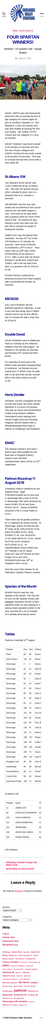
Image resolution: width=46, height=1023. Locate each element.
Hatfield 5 (18, 972)
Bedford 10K (35, 952)
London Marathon (24, 979)
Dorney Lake (23, 962)
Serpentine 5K (20, 995)
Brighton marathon (8, 959)
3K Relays (6, 952)
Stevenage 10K (18, 998)
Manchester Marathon (9, 982)
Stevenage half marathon (15, 1001)
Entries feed (8, 937)
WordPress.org (10, 945)
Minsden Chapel (7, 986)
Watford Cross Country (10, 1005)
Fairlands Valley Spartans (20, 1018)
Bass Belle (26, 952)
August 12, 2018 (24, 58)
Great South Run (18, 969)
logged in (19, 891)
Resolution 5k (33, 991)
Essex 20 (14, 966)
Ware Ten (32, 1001)
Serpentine (7, 994)
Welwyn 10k (22, 1005)
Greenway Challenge (31, 969)
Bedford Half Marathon (25, 955)
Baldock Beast (17, 952)
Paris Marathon (7, 991)
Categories (7, 917)
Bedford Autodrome (9, 955)
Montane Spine (18, 986)
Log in (5, 933)
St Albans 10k (33, 995)
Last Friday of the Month (10, 979)
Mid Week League (28, 982)
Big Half (35, 955)
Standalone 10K (7, 998)
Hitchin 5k (19, 976)
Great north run (7, 969)
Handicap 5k (8, 972)
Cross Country (10, 962)
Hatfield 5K (26, 972)
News (15, 31)
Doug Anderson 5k (34, 962)
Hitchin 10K (27, 976)
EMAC (5, 965)
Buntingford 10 (31, 959)
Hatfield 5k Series (8, 976)
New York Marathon (30, 986)
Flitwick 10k (29, 966)
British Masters (20, 959)
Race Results (26, 31)
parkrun (20, 990)
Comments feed (10, 941)
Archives (6, 907)
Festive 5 (21, 966)
